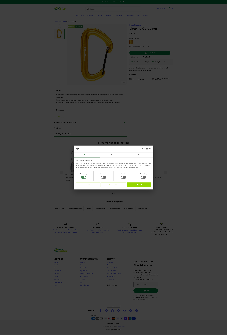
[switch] (103, 177)
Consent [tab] (87, 155)
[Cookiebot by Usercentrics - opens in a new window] (143, 149)
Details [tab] (113, 155)
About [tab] (140, 155)
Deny (88, 185)
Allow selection (113, 185)
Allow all (139, 185)
